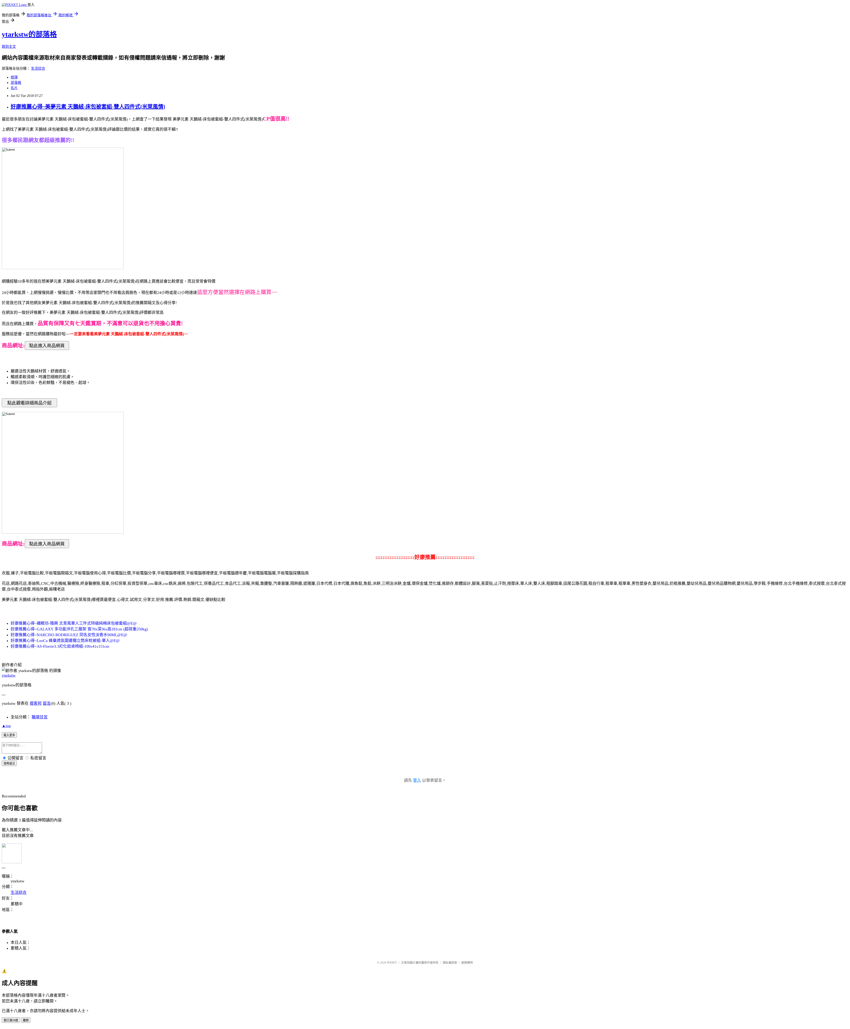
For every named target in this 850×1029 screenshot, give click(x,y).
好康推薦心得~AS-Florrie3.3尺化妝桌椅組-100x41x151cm (60, 646)
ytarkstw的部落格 (29, 34)
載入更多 (9, 735)
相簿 (14, 77)
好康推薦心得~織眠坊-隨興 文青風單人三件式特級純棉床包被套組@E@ (74, 623)
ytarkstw (8, 675)
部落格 (16, 82)
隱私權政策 (450, 962)
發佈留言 (9, 763)
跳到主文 (9, 46)
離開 (26, 1020)
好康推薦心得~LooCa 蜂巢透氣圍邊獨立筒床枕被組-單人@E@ (65, 640)
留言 (47, 703)
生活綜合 (38, 68)
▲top (6, 726)
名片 (14, 88)
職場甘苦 (40, 717)
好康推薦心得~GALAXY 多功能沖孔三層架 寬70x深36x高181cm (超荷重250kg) (79, 629)
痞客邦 (36, 703)
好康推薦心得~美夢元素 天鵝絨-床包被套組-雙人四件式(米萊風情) (88, 106)
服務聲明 (467, 962)
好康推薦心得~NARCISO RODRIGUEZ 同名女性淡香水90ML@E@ (69, 635)
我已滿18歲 (11, 1020)
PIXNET (392, 962)
